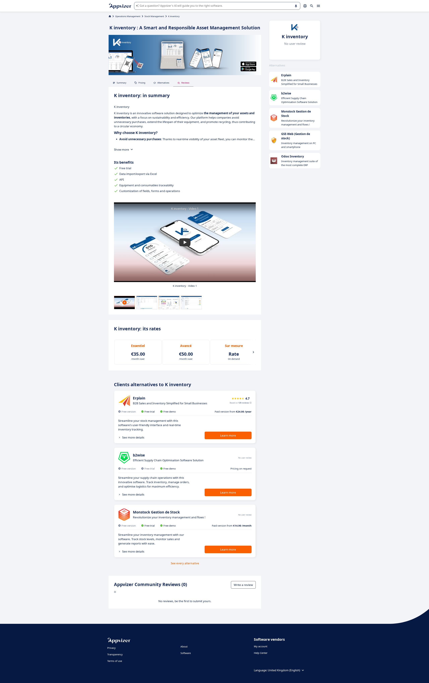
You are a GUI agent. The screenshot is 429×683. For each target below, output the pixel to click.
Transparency (115, 654)
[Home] (110, 16)
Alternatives (163, 82)
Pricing (141, 82)
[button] (185, 242)
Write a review (243, 585)
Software (185, 653)
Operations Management (127, 16)
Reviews (185, 82)
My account (260, 646)
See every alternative (185, 563)
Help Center (260, 652)
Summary (121, 82)
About (184, 646)
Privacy (111, 647)
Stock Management (154, 16)
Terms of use (114, 661)
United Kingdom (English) (284, 670)
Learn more (228, 435)
